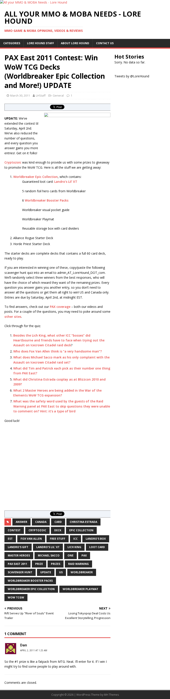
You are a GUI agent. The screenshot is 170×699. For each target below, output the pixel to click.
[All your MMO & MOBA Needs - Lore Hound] (33, 2)
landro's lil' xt (48, 547)
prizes (55, 564)
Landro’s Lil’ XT (65, 181)
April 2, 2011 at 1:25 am (33, 650)
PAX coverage (60, 307)
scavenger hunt (20, 572)
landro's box (96, 539)
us (61, 572)
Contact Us (105, 43)
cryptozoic (37, 530)
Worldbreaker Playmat (80, 589)
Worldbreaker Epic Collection (35, 177)
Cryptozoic (12, 162)
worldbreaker (82, 572)
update (45, 572)
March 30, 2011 (20, 95)
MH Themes (111, 695)
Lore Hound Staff (40, 43)
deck (57, 530)
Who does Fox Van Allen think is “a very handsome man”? (57, 351)
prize (39, 564)
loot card (97, 547)
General (58, 95)
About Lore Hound (75, 43)
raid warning (78, 564)
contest (14, 530)
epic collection (81, 530)
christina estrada (83, 522)
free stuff (57, 539)
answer (21, 522)
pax (84, 555)
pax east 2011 (17, 564)
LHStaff (41, 95)
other (8, 316)
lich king (74, 547)
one (70, 555)
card (58, 522)
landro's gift (18, 547)
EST (10, 539)
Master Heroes (19, 555)
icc (75, 539)
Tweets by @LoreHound (131, 76)
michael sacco (49, 555)
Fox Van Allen (31, 539)
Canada (40, 522)
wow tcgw (16, 597)
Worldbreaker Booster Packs (46, 200)
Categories (11, 43)
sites (17, 316)
